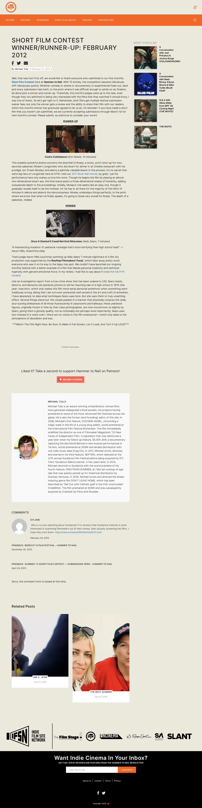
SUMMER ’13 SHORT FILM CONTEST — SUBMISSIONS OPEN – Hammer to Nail (68, 564)
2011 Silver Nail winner (84, 173)
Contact (98, 781)
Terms (107, 781)
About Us (87, 781)
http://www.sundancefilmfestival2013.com (78, 532)
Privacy (117, 781)
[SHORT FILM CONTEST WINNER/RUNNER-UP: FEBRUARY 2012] (29, 447)
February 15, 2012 (41, 69)
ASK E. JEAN (40, 677)
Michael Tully (22, 69)
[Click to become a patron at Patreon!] (70, 379)
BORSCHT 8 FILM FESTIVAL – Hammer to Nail (51, 545)
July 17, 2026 (40, 682)
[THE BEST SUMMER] (101, 658)
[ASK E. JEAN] (40, 651)
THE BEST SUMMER (101, 692)
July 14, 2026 (101, 696)
